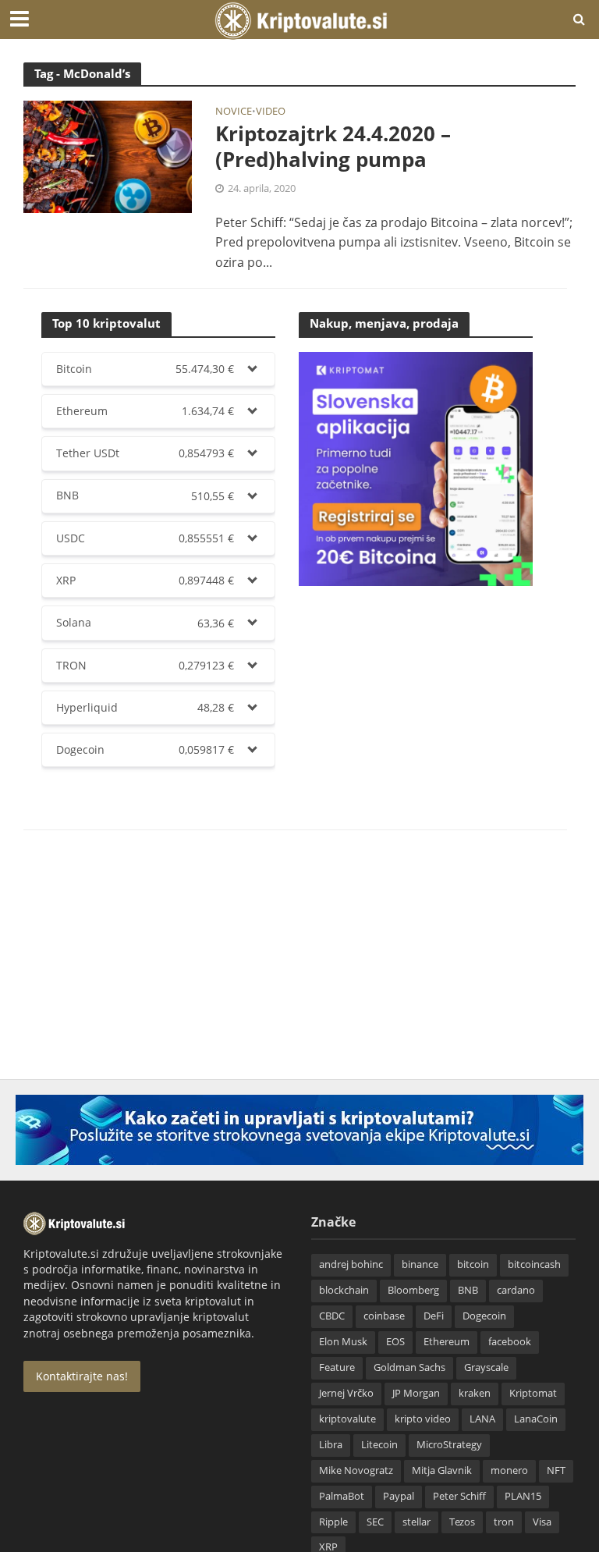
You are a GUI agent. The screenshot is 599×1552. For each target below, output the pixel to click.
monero (509, 1470)
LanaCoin (536, 1419)
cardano (516, 1290)
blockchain (344, 1290)
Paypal (398, 1496)
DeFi (434, 1316)
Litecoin (379, 1444)
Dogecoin (484, 1316)
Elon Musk (343, 1341)
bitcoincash (534, 1264)
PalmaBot (341, 1496)
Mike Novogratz (356, 1470)
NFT (556, 1470)
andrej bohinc (351, 1264)
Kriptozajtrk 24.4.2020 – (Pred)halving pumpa (333, 147)
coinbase (384, 1316)
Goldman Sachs (409, 1367)
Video (270, 112)
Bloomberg (413, 1290)
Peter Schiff (459, 1496)
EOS (395, 1341)
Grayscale (486, 1367)
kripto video (423, 1419)
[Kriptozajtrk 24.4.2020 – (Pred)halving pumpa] (107, 155)
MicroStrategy (449, 1444)
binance (420, 1264)
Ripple (333, 1522)
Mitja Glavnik (442, 1470)
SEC (375, 1522)
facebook (509, 1341)
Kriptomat (533, 1393)
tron (504, 1522)
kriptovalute (347, 1419)
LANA (482, 1419)
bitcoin (473, 1264)
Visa (542, 1522)
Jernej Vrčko (346, 1393)
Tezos (462, 1522)
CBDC (332, 1316)
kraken (475, 1393)
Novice (233, 112)
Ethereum (447, 1341)
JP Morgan (416, 1393)
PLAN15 (523, 1496)
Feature (337, 1367)
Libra (330, 1444)
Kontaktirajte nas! (82, 1376)
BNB (468, 1290)
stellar (416, 1522)
